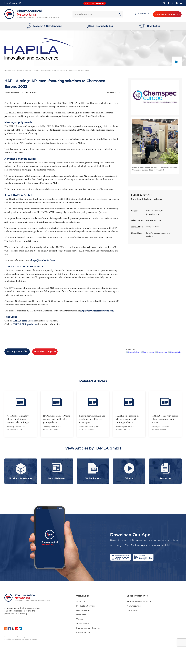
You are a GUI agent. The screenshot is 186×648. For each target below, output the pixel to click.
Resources (81, 615)
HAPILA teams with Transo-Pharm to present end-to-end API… (165, 419)
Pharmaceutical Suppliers (88, 628)
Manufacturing (104, 26)
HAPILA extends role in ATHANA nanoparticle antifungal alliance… (127, 419)
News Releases (18, 70)
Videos (79, 619)
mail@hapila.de (152, 227)
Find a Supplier (11, 3)
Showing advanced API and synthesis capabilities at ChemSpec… (92, 419)
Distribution (153, 26)
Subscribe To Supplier (45, 352)
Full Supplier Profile (17, 352)
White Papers (82, 624)
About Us (80, 601)
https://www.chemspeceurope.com (97, 310)
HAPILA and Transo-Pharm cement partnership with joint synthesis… (56, 419)
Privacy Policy (83, 632)
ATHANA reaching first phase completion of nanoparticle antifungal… (19, 419)
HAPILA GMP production (25, 324)
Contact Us (143, 14)
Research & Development (47, 26)
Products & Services (85, 606)
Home (7, 70)
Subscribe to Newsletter (167, 14)
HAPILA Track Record (24, 320)
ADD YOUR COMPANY (94, 3)
